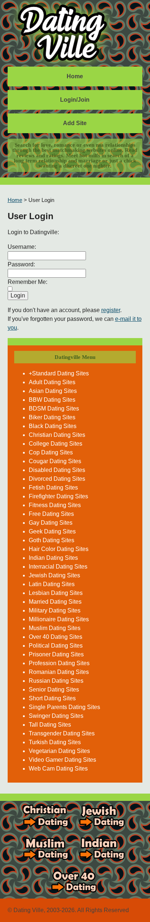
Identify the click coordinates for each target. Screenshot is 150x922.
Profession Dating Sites (59, 663)
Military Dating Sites (54, 610)
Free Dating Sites (51, 514)
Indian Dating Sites (53, 558)
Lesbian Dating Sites (56, 593)
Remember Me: (27, 282)
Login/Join (75, 100)
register (110, 310)
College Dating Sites (55, 444)
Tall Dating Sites (50, 725)
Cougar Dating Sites (55, 461)
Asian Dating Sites (53, 391)
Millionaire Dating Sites (59, 619)
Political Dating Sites (56, 645)
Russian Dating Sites (56, 681)
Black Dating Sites (52, 426)
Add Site (75, 123)
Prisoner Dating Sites (56, 654)
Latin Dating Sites (52, 584)
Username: (22, 247)
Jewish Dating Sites (54, 575)
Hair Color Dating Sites (58, 549)
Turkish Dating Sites (55, 742)
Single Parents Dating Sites (64, 707)
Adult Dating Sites (52, 382)
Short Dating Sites (52, 698)
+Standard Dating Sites (59, 373)
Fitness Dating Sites (55, 505)
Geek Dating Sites (52, 531)
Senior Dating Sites (54, 689)
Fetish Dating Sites (53, 487)
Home (75, 76)
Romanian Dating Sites (59, 672)
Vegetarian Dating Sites (59, 751)
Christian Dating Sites (57, 435)
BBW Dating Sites (52, 400)
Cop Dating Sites (51, 452)
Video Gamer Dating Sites (62, 760)
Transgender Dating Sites (62, 733)
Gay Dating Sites (50, 523)
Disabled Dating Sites (57, 470)
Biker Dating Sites (52, 417)
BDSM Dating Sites (54, 408)
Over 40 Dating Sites (55, 637)
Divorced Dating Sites (57, 479)
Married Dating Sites (55, 602)
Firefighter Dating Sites (58, 496)
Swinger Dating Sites (56, 716)
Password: (21, 264)
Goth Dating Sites (51, 540)
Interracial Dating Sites (58, 566)
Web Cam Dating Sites (58, 768)
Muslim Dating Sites (54, 628)
